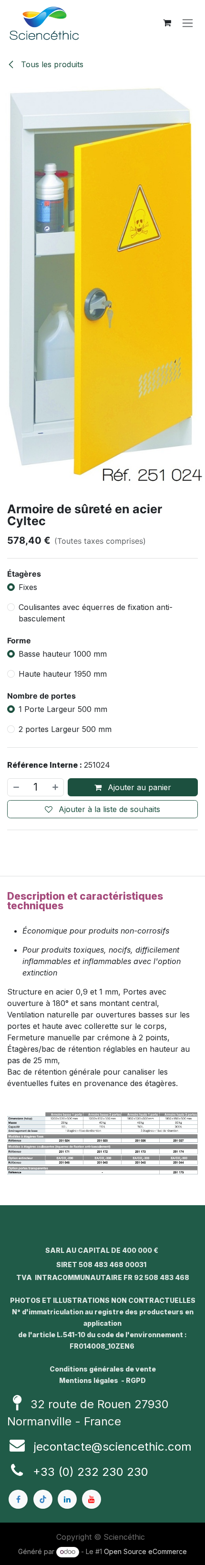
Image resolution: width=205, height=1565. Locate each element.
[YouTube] (91, 1499)
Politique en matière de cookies (103, 1548)
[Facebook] (18, 1499)
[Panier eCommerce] (166, 22)
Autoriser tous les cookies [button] (102, 838)
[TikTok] (42, 1499)
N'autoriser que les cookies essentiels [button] (102, 863)
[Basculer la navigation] (187, 23)
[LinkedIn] (67, 1499)
